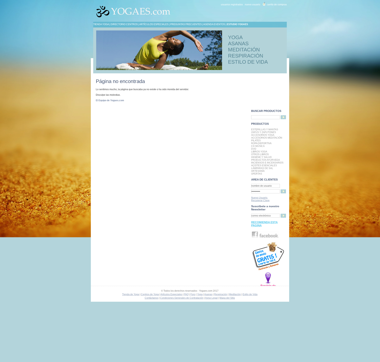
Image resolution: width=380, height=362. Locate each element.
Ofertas (256, 173)
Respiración (220, 294)
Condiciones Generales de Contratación (181, 298)
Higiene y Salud (261, 157)
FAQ (186, 294)
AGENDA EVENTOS (214, 24)
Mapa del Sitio (227, 298)
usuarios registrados (232, 4)
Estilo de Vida (250, 294)
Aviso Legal (211, 298)
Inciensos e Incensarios (267, 162)
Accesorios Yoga (262, 135)
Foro (192, 294)
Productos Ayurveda (265, 160)
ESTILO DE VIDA (248, 62)
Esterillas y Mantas (264, 129)
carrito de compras (277, 4)
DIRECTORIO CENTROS (124, 24)
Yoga (200, 294)
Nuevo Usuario (259, 197)
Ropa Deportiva (261, 143)
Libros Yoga (259, 151)
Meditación (235, 294)
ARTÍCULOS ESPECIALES (153, 24)
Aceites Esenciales (264, 165)
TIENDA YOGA (101, 24)
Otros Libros (260, 154)
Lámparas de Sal (262, 168)
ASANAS (238, 43)
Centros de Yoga (150, 294)
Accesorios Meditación (266, 137)
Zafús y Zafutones (263, 132)
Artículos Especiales (171, 294)
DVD (253, 148)
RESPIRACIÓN (245, 56)
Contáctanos (151, 298)
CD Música (258, 146)
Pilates (256, 140)
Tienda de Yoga (130, 294)
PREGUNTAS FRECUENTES (186, 24)
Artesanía (258, 171)
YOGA (235, 37)
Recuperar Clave (260, 200)
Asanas (208, 294)
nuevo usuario (252, 4)
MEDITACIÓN (244, 50)
